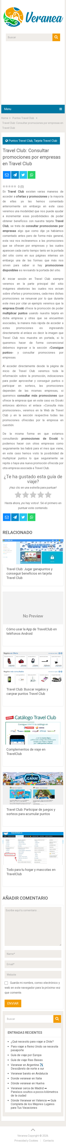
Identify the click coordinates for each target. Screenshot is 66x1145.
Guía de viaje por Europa (26, 1055)
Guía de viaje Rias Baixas (27, 1060)
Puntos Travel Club (21, 140)
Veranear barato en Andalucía (29, 1073)
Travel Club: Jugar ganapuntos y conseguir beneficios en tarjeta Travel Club (29, 573)
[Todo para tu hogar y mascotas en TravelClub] (33, 848)
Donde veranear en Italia (26, 1078)
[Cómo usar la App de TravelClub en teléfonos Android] (33, 608)
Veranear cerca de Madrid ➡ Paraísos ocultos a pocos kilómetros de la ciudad (34, 1092)
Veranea (22, 1135)
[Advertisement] (33, 75)
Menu (7, 109)
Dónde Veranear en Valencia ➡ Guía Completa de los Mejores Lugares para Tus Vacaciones (33, 1104)
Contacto (48, 1140)
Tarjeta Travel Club (45, 140)
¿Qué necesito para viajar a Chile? (32, 1041)
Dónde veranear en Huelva (27, 1083)
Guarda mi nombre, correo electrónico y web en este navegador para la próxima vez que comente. (32, 987)
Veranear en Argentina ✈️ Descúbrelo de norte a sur (27, 1066)
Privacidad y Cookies (26, 1140)
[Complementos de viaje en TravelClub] (33, 728)
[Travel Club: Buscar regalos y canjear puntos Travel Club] (33, 668)
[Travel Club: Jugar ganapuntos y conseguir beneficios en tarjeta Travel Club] (33, 551)
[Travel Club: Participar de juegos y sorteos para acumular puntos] (33, 788)
